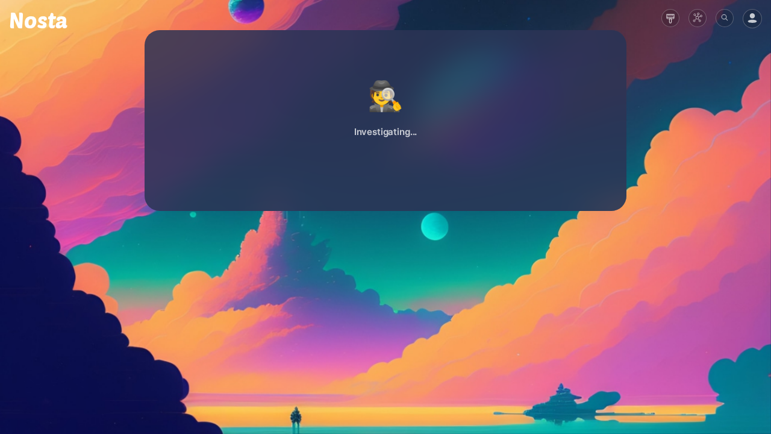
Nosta (38, 20)
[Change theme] (670, 18)
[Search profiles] (725, 18)
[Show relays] (697, 18)
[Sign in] (752, 18)
